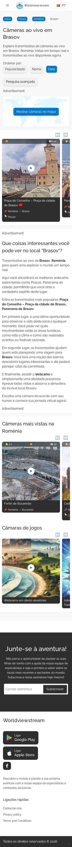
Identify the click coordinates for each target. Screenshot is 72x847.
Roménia (39, 19)
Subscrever (55, 689)
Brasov (26, 211)
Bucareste (27, 509)
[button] (57, 134)
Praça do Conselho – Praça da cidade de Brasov (29, 203)
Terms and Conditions (17, 820)
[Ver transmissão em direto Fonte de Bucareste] (31, 499)
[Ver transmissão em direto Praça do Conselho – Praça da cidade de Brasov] (31, 196)
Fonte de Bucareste (17, 503)
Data (51, 69)
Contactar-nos (12, 808)
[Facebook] (7, 766)
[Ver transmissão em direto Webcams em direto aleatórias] (31, 596)
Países (22, 19)
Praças (12, 217)
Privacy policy (12, 814)
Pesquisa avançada (20, 82)
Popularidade (15, 69)
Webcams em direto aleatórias (25, 600)
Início (8, 19)
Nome (36, 69)
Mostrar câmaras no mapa (36, 112)
